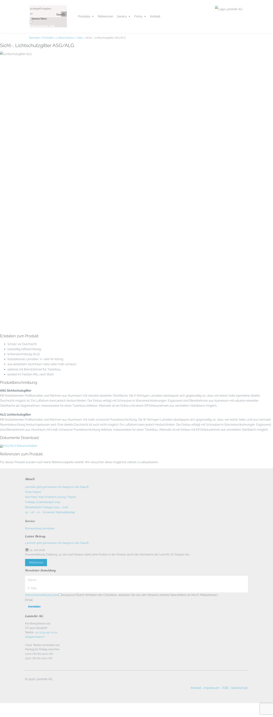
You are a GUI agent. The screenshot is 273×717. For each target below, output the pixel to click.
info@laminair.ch (34, 636)
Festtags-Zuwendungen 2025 (42, 502)
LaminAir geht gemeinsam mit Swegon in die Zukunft (57, 486)
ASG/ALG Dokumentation (20, 446)
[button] (140, 16)
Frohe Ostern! (33, 492)
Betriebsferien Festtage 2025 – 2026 (46, 507)
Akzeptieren (68, 595)
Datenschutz (239, 688)
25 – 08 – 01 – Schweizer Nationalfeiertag (50, 512)
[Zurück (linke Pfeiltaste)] (1, 715)
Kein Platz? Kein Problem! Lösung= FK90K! (50, 497)
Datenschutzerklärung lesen (42, 595)
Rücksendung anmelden (40, 528)
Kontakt (196, 688)
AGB (225, 688)
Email (29, 600)
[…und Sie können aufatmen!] (72, 16)
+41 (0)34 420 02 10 (46, 632)
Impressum (211, 688)
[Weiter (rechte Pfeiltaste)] (4, 715)
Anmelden (34, 606)
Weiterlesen (36, 562)
